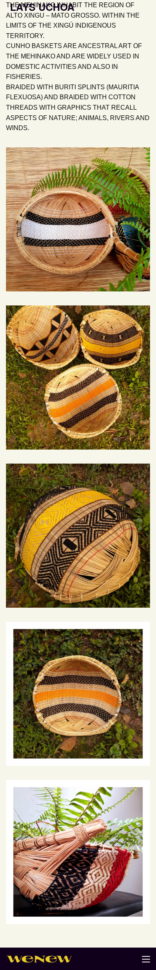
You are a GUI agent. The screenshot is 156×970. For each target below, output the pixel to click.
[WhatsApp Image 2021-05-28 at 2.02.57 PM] (78, 377)
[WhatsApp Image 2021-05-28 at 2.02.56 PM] (78, 219)
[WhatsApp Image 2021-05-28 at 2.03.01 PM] (78, 536)
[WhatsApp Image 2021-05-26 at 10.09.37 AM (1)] (78, 852)
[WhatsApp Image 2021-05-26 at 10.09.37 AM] (78, 694)
